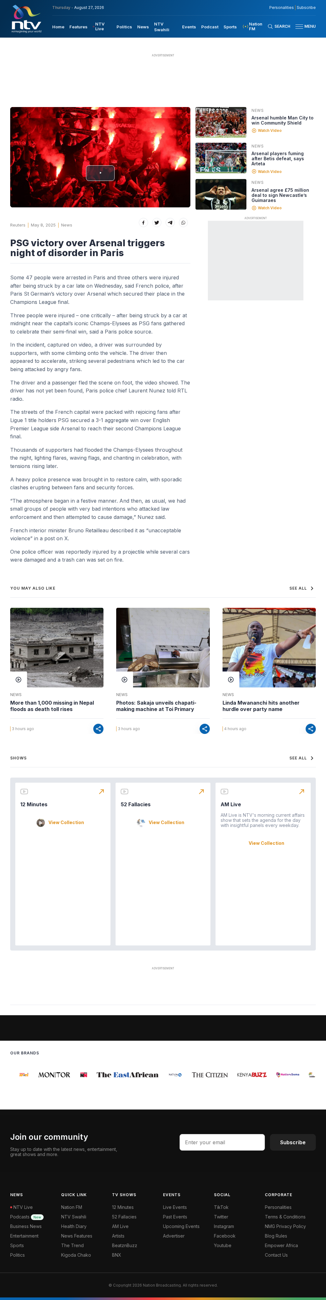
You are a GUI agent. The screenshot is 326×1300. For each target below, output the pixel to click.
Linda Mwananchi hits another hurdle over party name (261, 706)
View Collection (66, 822)
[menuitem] (58, 26)
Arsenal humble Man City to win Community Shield (283, 120)
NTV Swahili (73, 1216)
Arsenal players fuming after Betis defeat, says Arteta (278, 158)
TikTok (221, 1207)
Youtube (222, 1245)
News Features (76, 1236)
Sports (230, 26)
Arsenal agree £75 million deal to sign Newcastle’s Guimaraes (280, 195)
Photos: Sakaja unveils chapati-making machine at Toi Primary (156, 706)
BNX (116, 1255)
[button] (303, 26)
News (143, 26)
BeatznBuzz (124, 1245)
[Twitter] (156, 222)
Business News (26, 1226)
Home (58, 26)
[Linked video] (220, 122)
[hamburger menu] (299, 26)
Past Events (175, 1216)
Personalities (281, 7)
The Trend (72, 1245)
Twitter (221, 1216)
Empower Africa (281, 1245)
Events (189, 26)
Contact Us (276, 1255)
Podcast (209, 26)
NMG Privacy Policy (285, 1226)
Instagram (224, 1226)
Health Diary (74, 1226)
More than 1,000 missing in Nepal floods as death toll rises (52, 706)
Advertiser (174, 1236)
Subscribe (306, 7)
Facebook (225, 1236)
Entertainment (24, 1236)
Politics (124, 26)
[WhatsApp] (183, 222)
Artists (118, 1236)
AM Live (231, 804)
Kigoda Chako (76, 1255)
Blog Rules (276, 1236)
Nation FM (71, 1207)
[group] (18, 1074)
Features (78, 26)
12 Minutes (33, 804)
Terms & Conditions (285, 1216)
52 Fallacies (136, 804)
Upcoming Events (181, 1226)
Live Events (175, 1207)
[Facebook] (143, 222)
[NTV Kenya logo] (26, 19)
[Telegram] (170, 222)
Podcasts (25, 1216)
